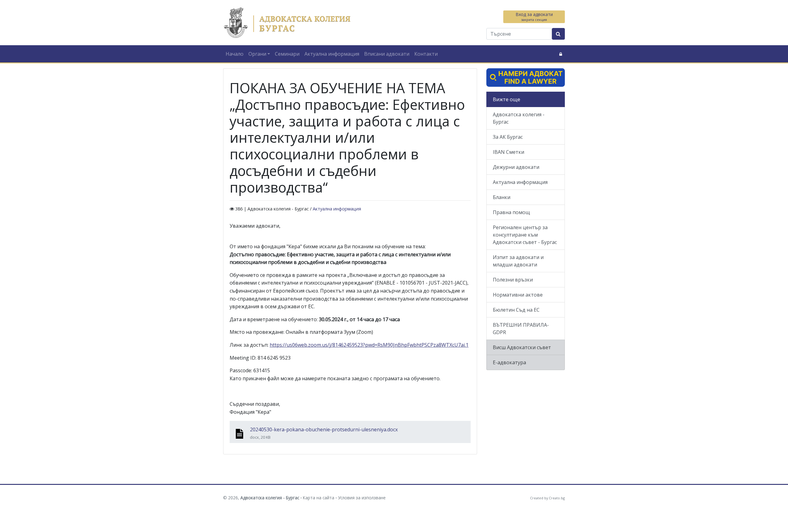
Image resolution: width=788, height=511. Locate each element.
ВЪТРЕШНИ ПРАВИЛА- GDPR (521, 328)
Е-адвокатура (509, 362)
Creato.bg (557, 498)
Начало (234, 53)
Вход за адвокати (534, 16)
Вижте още (506, 99)
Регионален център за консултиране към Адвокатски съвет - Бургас (525, 235)
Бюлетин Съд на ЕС (516, 309)
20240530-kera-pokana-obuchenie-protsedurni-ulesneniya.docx (324, 429)
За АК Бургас (508, 137)
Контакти (426, 53)
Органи (257, 53)
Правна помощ (511, 212)
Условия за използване (362, 498)
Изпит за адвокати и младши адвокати (518, 261)
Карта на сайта (318, 498)
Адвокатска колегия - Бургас (519, 118)
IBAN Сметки (508, 152)
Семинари (287, 53)
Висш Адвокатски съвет (522, 347)
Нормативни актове (518, 294)
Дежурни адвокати (516, 167)
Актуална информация (331, 53)
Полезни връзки (513, 279)
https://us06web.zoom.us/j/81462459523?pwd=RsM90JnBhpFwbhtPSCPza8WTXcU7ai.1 (369, 344)
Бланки (501, 197)
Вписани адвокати (386, 53)
